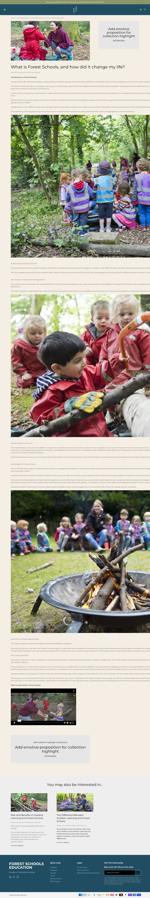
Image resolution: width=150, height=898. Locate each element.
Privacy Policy (82, 867)
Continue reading (17, 845)
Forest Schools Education (26, 865)
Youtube (53, 873)
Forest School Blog (22, 18)
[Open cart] (144, 9)
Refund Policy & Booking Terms (88, 873)
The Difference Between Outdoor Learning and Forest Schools (73, 818)
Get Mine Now (50, 756)
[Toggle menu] (5, 9)
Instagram (53, 870)
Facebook (53, 867)
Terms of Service (56, 879)
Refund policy (55, 881)
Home (13, 18)
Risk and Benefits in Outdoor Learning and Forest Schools (27, 817)
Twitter (52, 876)
